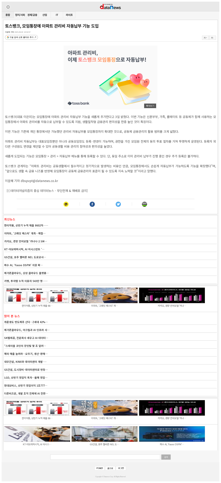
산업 (44, 15)
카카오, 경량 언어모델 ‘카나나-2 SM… (25, 241)
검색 (166, 457)
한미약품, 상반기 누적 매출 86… (37, 305)
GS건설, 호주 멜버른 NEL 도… (104, 444)
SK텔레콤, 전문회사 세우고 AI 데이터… (26, 338)
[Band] (144, 204)
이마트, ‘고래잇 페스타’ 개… (104, 305)
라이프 (69, 15)
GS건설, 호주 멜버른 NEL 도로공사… (25, 257)
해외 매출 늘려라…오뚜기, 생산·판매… (26, 354)
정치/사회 (20, 15)
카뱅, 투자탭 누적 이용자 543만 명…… (25, 281)
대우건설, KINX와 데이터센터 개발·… (25, 362)
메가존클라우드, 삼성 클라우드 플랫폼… (26, 273)
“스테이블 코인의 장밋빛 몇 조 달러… (25, 346)
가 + (205, 38)
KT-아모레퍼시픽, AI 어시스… (37, 444)
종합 (8, 15)
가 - (212, 38)
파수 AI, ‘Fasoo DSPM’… (172, 444)
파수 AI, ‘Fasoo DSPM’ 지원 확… (23, 265)
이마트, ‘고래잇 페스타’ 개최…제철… (24, 233)
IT (57, 15)
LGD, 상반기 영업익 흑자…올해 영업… (25, 377)
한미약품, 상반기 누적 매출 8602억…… (26, 225)
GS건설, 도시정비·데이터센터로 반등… (26, 369)
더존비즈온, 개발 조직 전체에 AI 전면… (26, 393)
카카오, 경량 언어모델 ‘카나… (172, 305)
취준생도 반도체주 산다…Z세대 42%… (26, 322)
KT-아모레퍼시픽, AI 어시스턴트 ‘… (24, 249)
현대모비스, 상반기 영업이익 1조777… (25, 385)
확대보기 (150, 106)
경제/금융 (32, 15)
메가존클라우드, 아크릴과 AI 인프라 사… (27, 330)
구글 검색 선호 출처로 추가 (21, 37)
